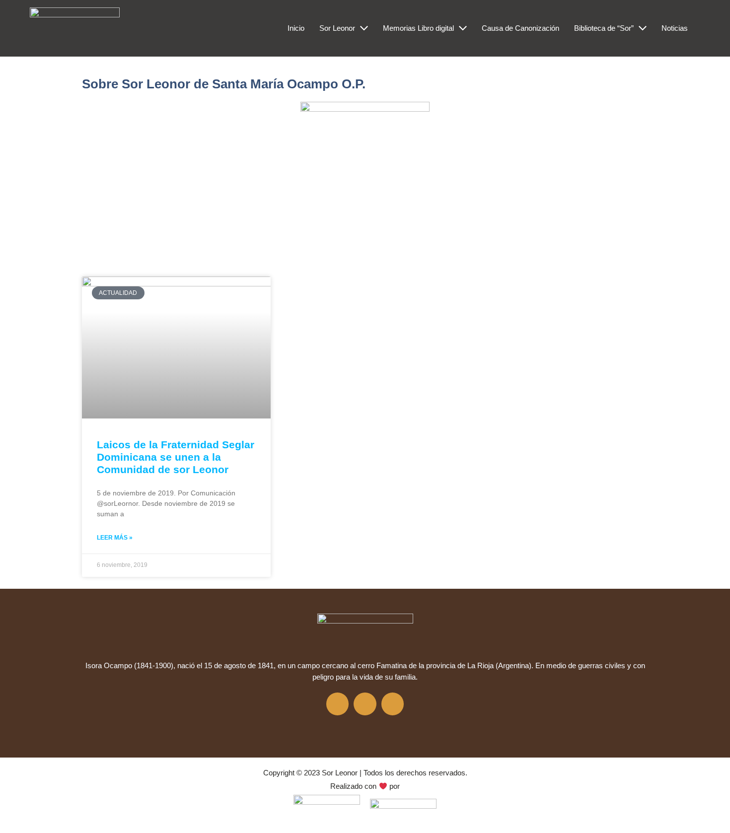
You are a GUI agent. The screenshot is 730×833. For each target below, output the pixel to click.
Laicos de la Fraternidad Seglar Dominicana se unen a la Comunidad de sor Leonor (175, 457)
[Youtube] (392, 704)
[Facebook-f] (337, 704)
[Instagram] (365, 704)
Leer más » (115, 537)
